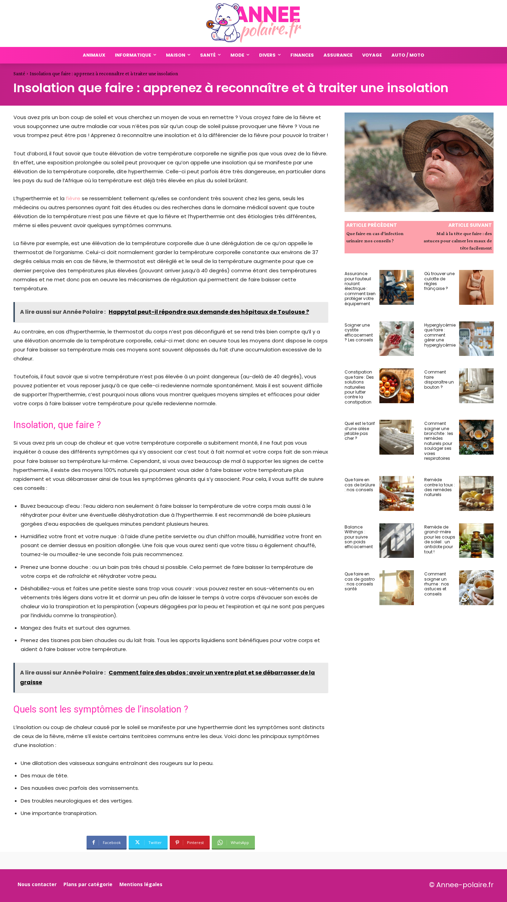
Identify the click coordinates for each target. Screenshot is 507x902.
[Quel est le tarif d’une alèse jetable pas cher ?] (396, 437)
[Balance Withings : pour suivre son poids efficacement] (396, 540)
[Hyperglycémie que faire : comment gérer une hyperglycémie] (476, 338)
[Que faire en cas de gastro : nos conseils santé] (396, 587)
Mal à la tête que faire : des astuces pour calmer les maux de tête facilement (458, 241)
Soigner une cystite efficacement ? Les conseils (359, 332)
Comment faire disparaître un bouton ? (439, 379)
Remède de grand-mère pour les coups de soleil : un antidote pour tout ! (439, 539)
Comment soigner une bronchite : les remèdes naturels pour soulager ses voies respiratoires (438, 440)
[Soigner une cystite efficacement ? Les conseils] (396, 338)
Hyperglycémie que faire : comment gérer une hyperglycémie (440, 335)
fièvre (74, 198)
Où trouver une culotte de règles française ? (439, 281)
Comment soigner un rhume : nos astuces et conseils (436, 584)
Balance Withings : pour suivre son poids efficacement (359, 537)
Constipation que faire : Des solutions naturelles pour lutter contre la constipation (359, 387)
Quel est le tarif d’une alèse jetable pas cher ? (360, 430)
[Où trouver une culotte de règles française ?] (476, 287)
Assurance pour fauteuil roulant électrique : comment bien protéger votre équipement (360, 288)
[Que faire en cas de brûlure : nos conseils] (396, 493)
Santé (19, 73)
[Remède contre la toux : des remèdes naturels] (476, 493)
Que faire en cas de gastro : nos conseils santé (360, 581)
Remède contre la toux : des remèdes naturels (439, 487)
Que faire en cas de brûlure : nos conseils (360, 485)
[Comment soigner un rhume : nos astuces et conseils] (476, 587)
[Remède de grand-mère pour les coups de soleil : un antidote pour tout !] (476, 540)
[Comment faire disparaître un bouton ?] (476, 385)
